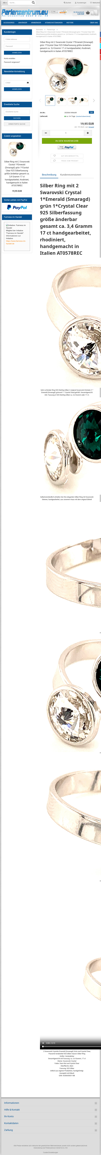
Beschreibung (49, 174)
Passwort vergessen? (12, 62)
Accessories (8, 23)
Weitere (69, 23)
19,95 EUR (17, 191)
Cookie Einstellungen (50, 1152)
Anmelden (17, 53)
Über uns (94, 23)
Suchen (68, 3)
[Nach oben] (94, 1151)
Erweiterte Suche (17, 124)
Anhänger (22, 23)
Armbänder (36, 23)
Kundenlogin (81, 3)
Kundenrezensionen (70, 174)
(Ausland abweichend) (83, 116)
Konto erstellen (9, 58)
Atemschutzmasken (53, 23)
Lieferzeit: (44, 116)
